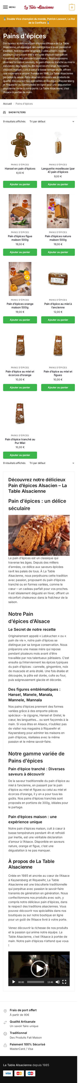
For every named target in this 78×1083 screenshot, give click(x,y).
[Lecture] (14, 982)
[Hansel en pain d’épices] (20, 144)
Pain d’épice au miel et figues (58, 373)
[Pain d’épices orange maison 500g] (20, 279)
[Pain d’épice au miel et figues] (58, 347)
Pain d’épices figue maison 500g (20, 237)
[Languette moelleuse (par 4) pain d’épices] (58, 144)
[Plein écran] (64, 982)
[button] (71, 7)
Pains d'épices (20, 164)
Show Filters (17, 112)
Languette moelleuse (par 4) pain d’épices (58, 170)
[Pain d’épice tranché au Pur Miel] (20, 414)
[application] (39, 968)
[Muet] (58, 982)
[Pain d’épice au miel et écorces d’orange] (20, 347)
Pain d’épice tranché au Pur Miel (20, 441)
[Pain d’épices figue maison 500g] (20, 211)
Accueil (7, 103)
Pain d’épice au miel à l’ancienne (58, 305)
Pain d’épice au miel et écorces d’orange (20, 373)
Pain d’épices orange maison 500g (20, 305)
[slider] (35, 982)
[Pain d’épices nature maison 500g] (58, 211)
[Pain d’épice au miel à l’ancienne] (58, 279)
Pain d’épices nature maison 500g (58, 237)
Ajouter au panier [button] (20, 184)
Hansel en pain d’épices (20, 168)
